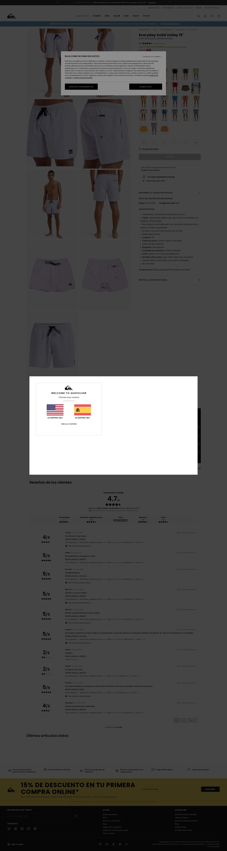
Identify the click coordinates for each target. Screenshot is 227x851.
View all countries (69, 424)
